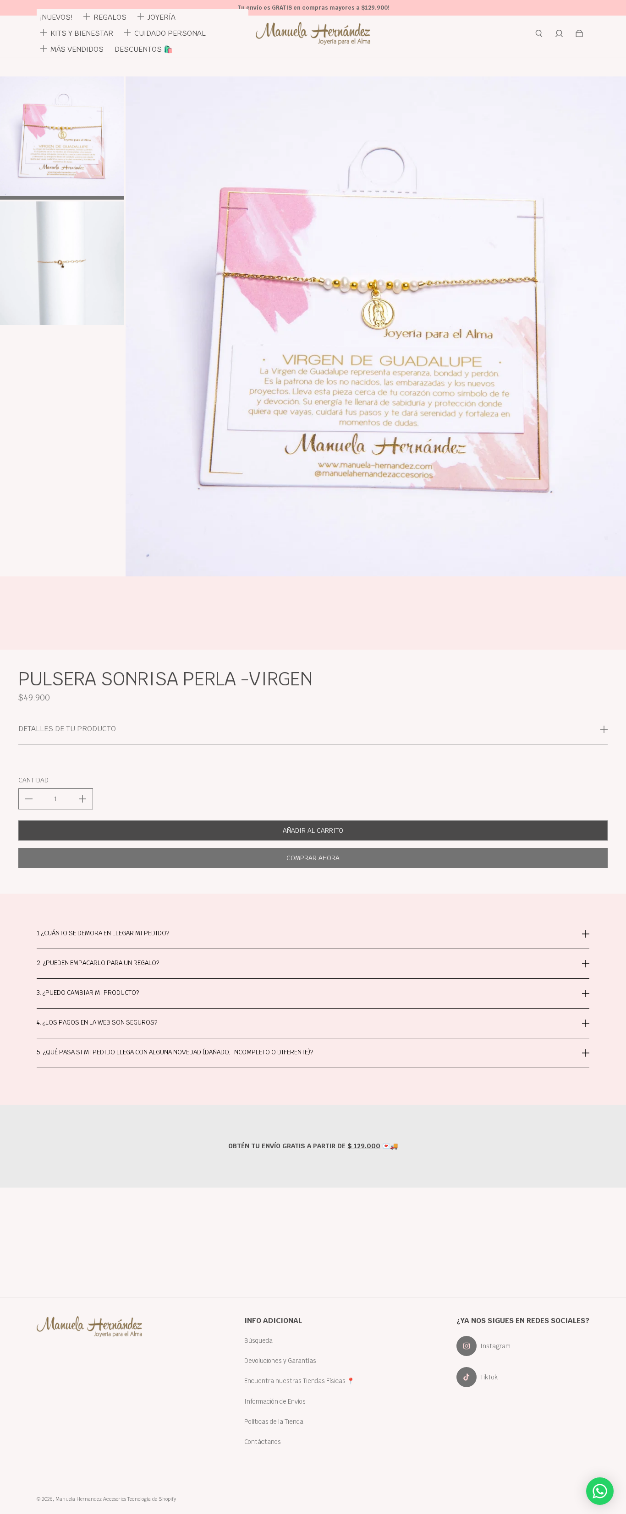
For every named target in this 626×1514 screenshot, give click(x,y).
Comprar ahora (313, 858)
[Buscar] (539, 33)
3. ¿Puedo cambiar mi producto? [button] (88, 992)
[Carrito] (579, 33)
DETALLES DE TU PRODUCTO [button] (67, 728)
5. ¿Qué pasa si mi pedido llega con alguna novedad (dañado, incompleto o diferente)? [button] (175, 1052)
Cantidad (33, 780)
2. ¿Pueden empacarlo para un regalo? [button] (98, 963)
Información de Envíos (275, 1401)
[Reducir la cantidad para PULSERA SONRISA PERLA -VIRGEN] (29, 799)
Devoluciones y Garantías (280, 1361)
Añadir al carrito (313, 830)
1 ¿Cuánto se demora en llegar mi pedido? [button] (103, 933)
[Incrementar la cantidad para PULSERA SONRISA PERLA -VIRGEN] (82, 799)
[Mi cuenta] (559, 33)
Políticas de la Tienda (273, 1421)
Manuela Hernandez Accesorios (90, 1499)
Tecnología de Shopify (151, 1499)
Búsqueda (258, 1340)
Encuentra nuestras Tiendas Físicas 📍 (299, 1381)
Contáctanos (262, 1442)
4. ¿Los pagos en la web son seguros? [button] (97, 1022)
